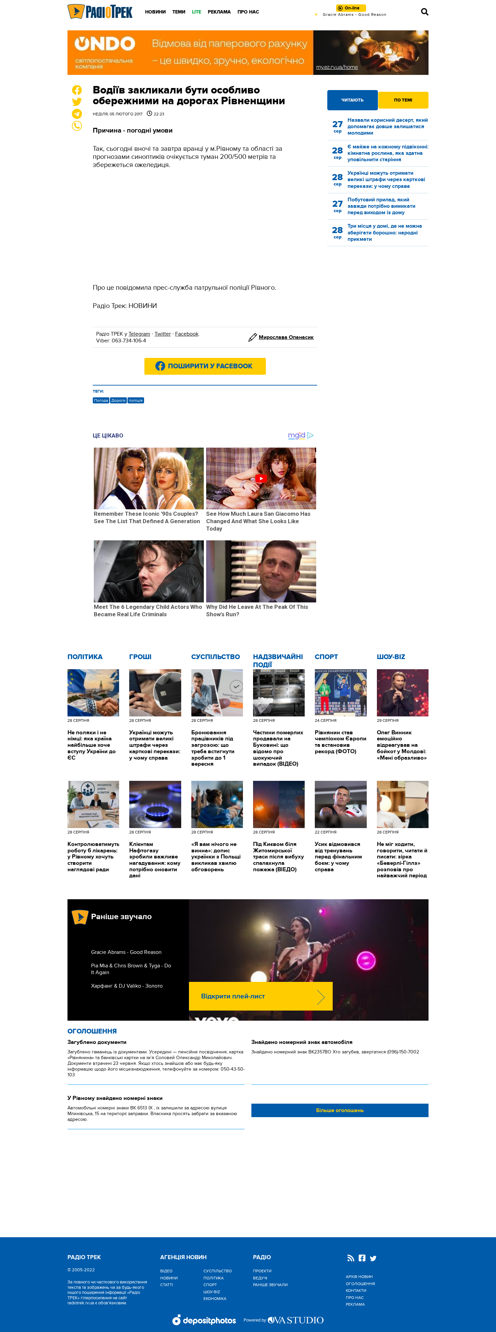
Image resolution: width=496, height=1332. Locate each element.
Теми (178, 12)
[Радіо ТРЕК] (100, 11)
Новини (155, 12)
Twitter (163, 334)
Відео (166, 1271)
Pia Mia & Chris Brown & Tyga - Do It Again (131, 969)
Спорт (326, 657)
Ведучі (260, 1278)
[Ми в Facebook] (362, 1258)
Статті (166, 1284)
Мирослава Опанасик (286, 337)
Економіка (214, 1298)
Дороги (118, 400)
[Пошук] (425, 12)
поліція (136, 400)
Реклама (219, 12)
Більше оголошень (340, 1110)
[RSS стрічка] (351, 1258)
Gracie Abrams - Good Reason (126, 952)
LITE (196, 12)
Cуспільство (215, 657)
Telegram (139, 334)
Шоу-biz (391, 657)
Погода (101, 400)
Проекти (262, 1271)
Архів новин (359, 1276)
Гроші (140, 657)
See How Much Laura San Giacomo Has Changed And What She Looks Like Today (258, 521)
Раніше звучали (270, 1284)
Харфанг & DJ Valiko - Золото (127, 986)
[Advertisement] (205, 226)
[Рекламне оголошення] (248, 52)
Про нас (248, 12)
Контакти (356, 1290)
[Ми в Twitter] (373, 1259)
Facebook (186, 334)
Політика (85, 657)
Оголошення (92, 1031)
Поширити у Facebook (210, 366)
